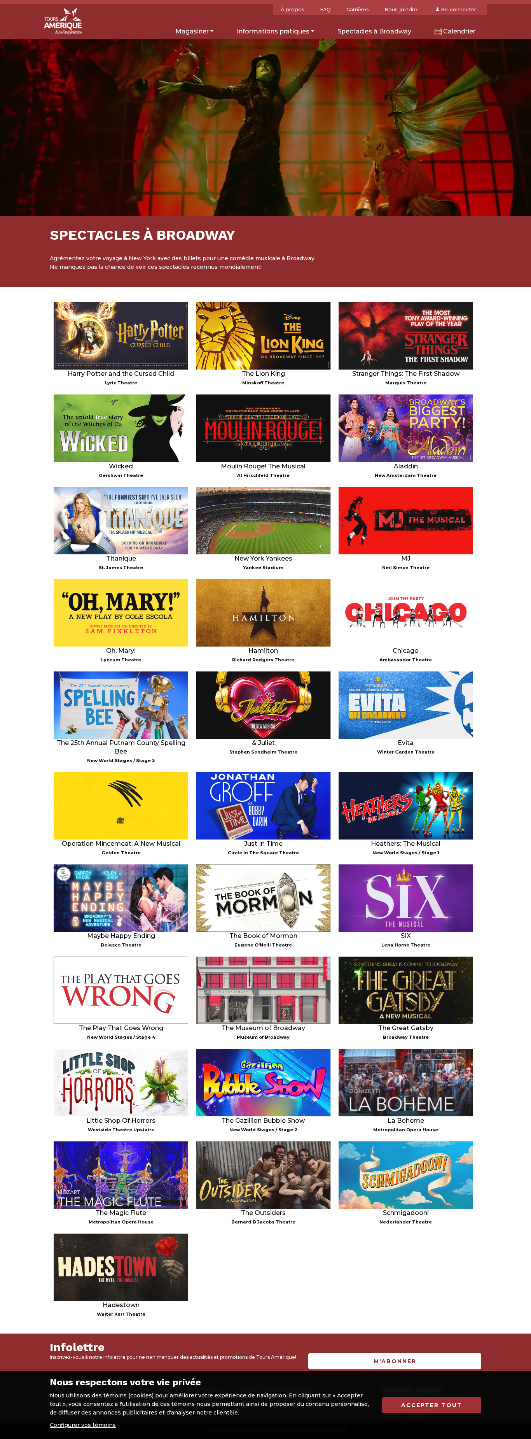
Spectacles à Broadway (374, 31)
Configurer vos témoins (83, 1424)
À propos (292, 9)
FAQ (325, 9)
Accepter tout (431, 1405)
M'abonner (395, 1361)
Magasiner (192, 31)
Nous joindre (400, 9)
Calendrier (458, 31)
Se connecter (458, 9)
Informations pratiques (273, 31)
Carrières (357, 9)
